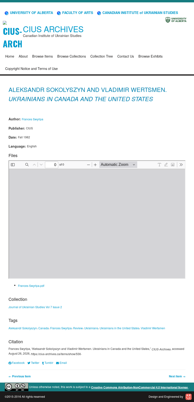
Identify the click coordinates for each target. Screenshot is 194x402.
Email (63, 363)
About (23, 56)
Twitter (35, 363)
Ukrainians (91, 328)
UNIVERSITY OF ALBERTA (31, 12)
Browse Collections (71, 56)
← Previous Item (20, 376)
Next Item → (177, 376)
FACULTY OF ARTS (77, 12)
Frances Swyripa (32, 119)
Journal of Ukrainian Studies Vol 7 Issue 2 (35, 307)
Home (9, 56)
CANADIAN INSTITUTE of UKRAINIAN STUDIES (139, 12)
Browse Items (42, 56)
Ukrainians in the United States (119, 328)
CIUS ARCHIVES (53, 29)
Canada (43, 328)
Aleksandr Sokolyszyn (23, 328)
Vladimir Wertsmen (153, 328)
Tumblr (48, 363)
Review (78, 328)
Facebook (18, 363)
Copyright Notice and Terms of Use (31, 68)
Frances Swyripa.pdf (31, 286)
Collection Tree (101, 56)
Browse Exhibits (150, 56)
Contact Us (125, 56)
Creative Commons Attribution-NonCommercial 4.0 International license (140, 387)
